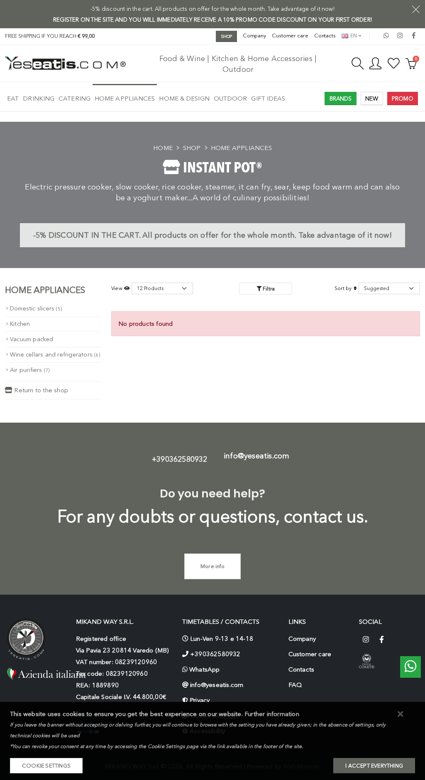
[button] (401, 714)
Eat (13, 98)
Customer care (290, 35)
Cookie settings (46, 766)
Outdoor (230, 98)
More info (212, 566)
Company (254, 35)
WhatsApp (204, 669)
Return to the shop (40, 390)
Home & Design (184, 98)
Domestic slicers (36, 308)
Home (163, 148)
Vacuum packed (32, 339)
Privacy (200, 700)
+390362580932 (180, 459)
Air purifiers (29, 370)
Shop (192, 148)
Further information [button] (271, 714)
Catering (74, 98)
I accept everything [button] (374, 766)
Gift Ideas (268, 98)
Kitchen (20, 323)
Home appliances (125, 98)
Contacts (325, 35)
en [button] (353, 35)
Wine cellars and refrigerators (55, 354)
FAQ (295, 685)
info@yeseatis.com (256, 455)
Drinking (38, 98)
